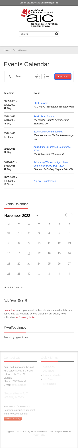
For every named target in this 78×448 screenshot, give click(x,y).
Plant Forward (41, 103)
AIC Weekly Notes (26, 317)
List (46, 76)
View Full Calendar (13, 287)
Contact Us (49, 366)
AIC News (48, 370)
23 (28, 263)
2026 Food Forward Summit (48, 131)
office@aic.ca (52, 3)
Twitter (35, 42)
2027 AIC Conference (45, 181)
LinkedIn (41, 42)
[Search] (56, 34)
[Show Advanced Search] (37, 76)
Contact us (9, 310)
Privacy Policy (39, 435)
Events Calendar (52, 375)
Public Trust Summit (44, 116)
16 (28, 253)
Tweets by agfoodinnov (16, 337)
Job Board (48, 379)
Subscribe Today (12, 418)
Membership (49, 383)
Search (63, 77)
